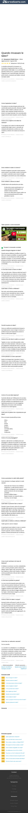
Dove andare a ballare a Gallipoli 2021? (15, 742)
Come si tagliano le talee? (12, 685)
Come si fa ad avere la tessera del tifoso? (15, 758)
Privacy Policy (14, 806)
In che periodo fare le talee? (12, 688)
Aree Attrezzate (14, 791)
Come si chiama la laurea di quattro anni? (15, 755)
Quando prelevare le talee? (12, 702)
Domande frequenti (14, 800)
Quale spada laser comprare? (12, 736)
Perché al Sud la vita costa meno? (13, 761)
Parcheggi (14, 785)
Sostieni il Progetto (14, 803)
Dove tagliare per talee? (11, 691)
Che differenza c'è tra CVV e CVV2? (14, 750)
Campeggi (14, 788)
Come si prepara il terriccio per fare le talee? (16, 699)
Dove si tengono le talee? (11, 677)
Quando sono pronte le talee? (12, 694)
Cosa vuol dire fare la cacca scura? (14, 739)
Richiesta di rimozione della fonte (8, 117)
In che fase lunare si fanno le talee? (14, 683)
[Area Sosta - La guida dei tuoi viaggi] (14, 3)
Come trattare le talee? (11, 696)
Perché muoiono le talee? (11, 680)
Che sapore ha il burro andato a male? (14, 744)
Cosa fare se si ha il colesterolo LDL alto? (15, 753)
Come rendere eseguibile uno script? (14, 747)
